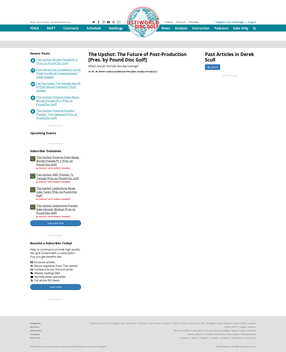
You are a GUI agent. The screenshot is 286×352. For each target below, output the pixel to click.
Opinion (166, 323)
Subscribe (251, 330)
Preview (192, 323)
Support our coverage (229, 22)
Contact (209, 334)
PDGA (34, 28)
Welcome (178, 330)
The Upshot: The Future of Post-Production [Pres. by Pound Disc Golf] (137, 57)
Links (151, 323)
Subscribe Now (56, 223)
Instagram (204, 338)
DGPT (51, 28)
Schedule (94, 28)
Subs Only (240, 28)
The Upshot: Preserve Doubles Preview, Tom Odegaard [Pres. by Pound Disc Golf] (56, 114)
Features (94, 323)
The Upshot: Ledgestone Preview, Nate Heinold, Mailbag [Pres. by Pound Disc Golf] (57, 209)
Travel (236, 323)
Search (214, 67)
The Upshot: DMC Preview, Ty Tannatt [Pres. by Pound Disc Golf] (57, 176)
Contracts (71, 28)
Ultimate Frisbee (248, 334)
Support (235, 330)
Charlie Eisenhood (115, 71)
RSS (254, 338)
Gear (122, 323)
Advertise (199, 334)
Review (227, 323)
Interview (143, 323)
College (242, 327)
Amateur (252, 327)
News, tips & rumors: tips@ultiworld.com (50, 22)
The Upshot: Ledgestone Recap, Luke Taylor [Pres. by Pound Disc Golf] (56, 191)
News (165, 28)
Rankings (116, 28)
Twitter (194, 338)
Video (243, 323)
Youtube (214, 338)
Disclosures (220, 334)
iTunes (247, 338)
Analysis (181, 28)
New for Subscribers (194, 330)
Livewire (252, 323)
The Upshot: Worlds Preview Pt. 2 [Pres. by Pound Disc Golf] (56, 61)
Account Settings (221, 330)
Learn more (55, 287)
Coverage (114, 323)
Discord (180, 22)
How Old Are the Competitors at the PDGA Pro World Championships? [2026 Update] (58, 73)
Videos (169, 22)
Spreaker (224, 338)
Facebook (184, 338)
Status (236, 334)
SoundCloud (236, 338)
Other (175, 323)
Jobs (229, 334)
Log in (252, 22)
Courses (103, 323)
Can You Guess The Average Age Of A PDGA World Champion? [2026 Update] (58, 87)
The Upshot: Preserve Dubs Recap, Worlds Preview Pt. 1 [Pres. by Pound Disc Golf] (57, 100)
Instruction (201, 28)
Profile (202, 323)
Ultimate (193, 22)
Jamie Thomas (138, 71)
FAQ (243, 330)
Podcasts (221, 28)
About (190, 334)
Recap (219, 323)
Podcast (152, 71)
